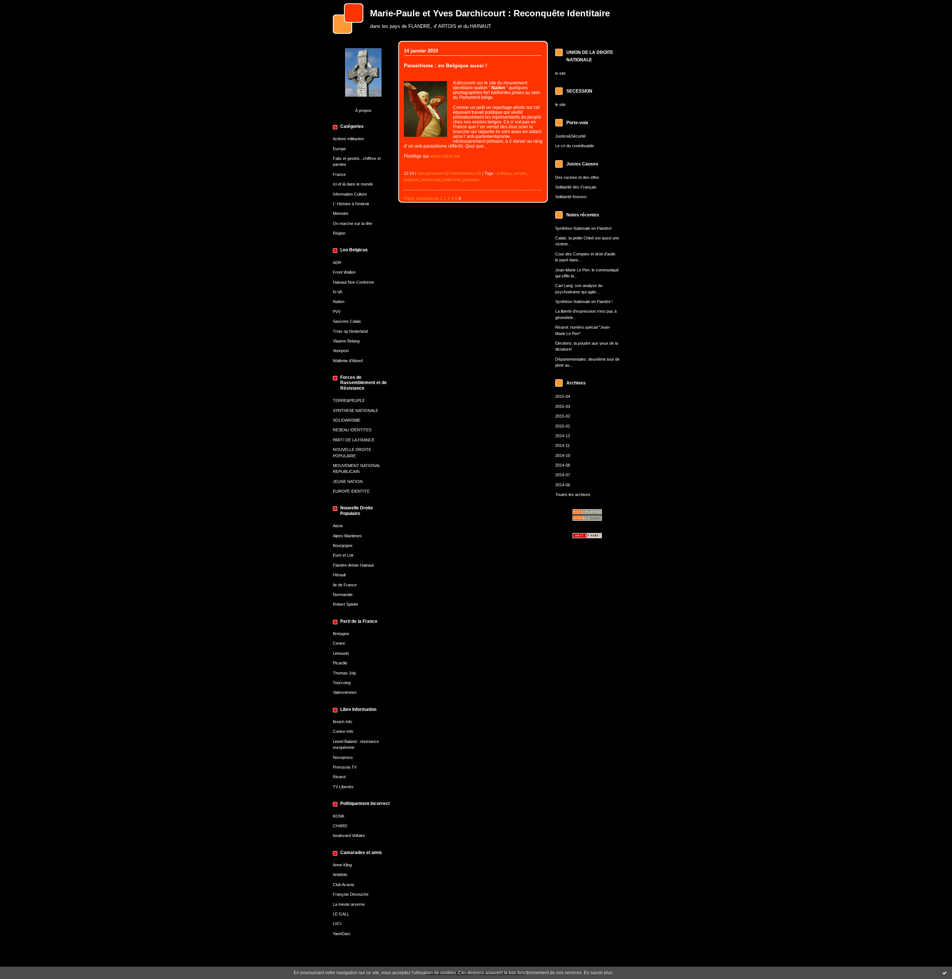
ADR (337, 262)
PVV (337, 311)
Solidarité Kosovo (570, 196)
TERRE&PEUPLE (349, 400)
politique (504, 173)
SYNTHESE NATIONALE (355, 410)
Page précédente (421, 198)
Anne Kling (342, 865)
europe (520, 173)
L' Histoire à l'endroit (351, 204)
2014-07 (562, 475)
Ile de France (345, 585)
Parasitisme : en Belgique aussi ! (445, 65)
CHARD (340, 826)
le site (560, 73)
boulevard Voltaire (349, 835)
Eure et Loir (343, 555)
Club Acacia (343, 884)
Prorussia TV (345, 767)
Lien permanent (431, 173)
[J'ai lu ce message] (945, 973)
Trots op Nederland (350, 331)
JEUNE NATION (348, 481)
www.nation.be (445, 156)
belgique (411, 179)
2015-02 (562, 416)
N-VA (337, 292)
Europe (339, 148)
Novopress (343, 757)
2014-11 (562, 445)
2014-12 (562, 436)
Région (339, 233)
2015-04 (562, 396)
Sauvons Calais (347, 321)
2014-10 (562, 455)
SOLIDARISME (346, 420)
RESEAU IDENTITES (352, 430)
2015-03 (562, 406)
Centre (339, 643)
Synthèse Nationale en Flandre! (583, 228)
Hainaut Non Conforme (353, 282)
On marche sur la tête (352, 223)
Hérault (339, 575)
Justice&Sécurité (570, 136)
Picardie (340, 663)
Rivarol (339, 776)
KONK (338, 816)
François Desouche (351, 894)
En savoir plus (598, 972)
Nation (338, 301)
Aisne (338, 526)
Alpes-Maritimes (347, 536)
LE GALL (341, 914)
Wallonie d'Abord (348, 360)
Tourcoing (342, 682)
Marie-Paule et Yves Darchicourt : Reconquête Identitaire (490, 13)
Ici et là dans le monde (353, 184)
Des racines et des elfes (577, 177)
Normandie (343, 594)
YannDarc (342, 933)
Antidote (340, 874)
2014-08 (562, 465)
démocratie (431, 179)
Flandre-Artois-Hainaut (353, 565)
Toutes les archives (573, 494)
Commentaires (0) (464, 173)
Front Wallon (344, 272)
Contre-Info (343, 731)
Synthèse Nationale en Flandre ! (584, 301)
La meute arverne (349, 904)
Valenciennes (345, 692)
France (339, 174)
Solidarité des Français (575, 187)
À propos (363, 110)
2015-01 (562, 426)
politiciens (452, 179)
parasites (471, 179)
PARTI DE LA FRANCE (353, 440)
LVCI (337, 923)
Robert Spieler (345, 604)
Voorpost (341, 350)
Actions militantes (348, 138)
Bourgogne (343, 545)
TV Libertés (343, 787)
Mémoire (340, 213)
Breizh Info (342, 721)
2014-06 (562, 485)
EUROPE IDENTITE (351, 491)
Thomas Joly (344, 673)
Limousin (341, 653)
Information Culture (350, 194)
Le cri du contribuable (574, 146)
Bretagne (341, 633)
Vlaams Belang (346, 341)
